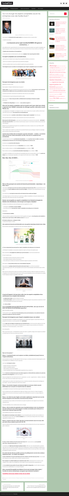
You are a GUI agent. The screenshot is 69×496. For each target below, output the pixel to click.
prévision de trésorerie (59, 90)
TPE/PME (56, 98)
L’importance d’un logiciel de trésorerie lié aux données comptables (60, 24)
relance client (64, 92)
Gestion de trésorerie (25, 8)
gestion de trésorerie (63, 77)
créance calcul (63, 69)
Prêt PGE (50, 92)
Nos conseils (40, 8)
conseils (56, 69)
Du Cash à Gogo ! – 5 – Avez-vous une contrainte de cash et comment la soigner (60, 55)
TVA (63, 98)
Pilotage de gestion (14, 8)
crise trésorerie (59, 69)
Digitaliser (34, 8)
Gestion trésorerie (55, 80)
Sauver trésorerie (51, 94)
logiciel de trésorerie (58, 82)
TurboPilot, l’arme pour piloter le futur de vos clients (16, 473)
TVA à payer (53, 100)
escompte (63, 72)
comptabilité (53, 69)
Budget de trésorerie (55, 67)
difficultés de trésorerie (54, 72)
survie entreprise (58, 96)
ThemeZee (15, 494)
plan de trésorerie (57, 88)
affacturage (53, 66)
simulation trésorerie (56, 94)
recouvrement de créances (57, 92)
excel (50, 74)
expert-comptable (55, 74)
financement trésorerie (54, 77)
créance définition (58, 70)
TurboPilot (31, 180)
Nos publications (4, 8)
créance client (51, 70)
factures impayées (61, 74)
